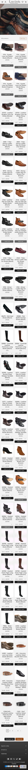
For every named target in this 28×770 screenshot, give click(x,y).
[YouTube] (19, 759)
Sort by (22, 38)
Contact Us (9, 739)
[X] (14, 759)
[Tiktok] (16, 759)
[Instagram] (11, 759)
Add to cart (7, 123)
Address (4, 753)
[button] (2, 1)
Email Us (4, 749)
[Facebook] (8, 759)
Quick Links (5, 746)
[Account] (5, 1)
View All (19, 739)
